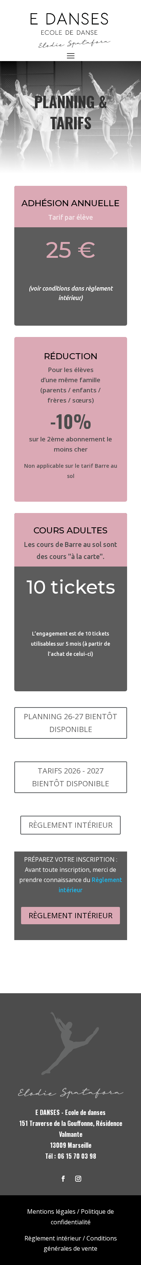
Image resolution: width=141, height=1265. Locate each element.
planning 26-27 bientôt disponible (70, 722)
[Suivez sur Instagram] (78, 1179)
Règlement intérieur (70, 915)
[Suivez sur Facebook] (63, 1179)
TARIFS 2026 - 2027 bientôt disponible (70, 777)
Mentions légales (51, 1211)
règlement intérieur (70, 825)
